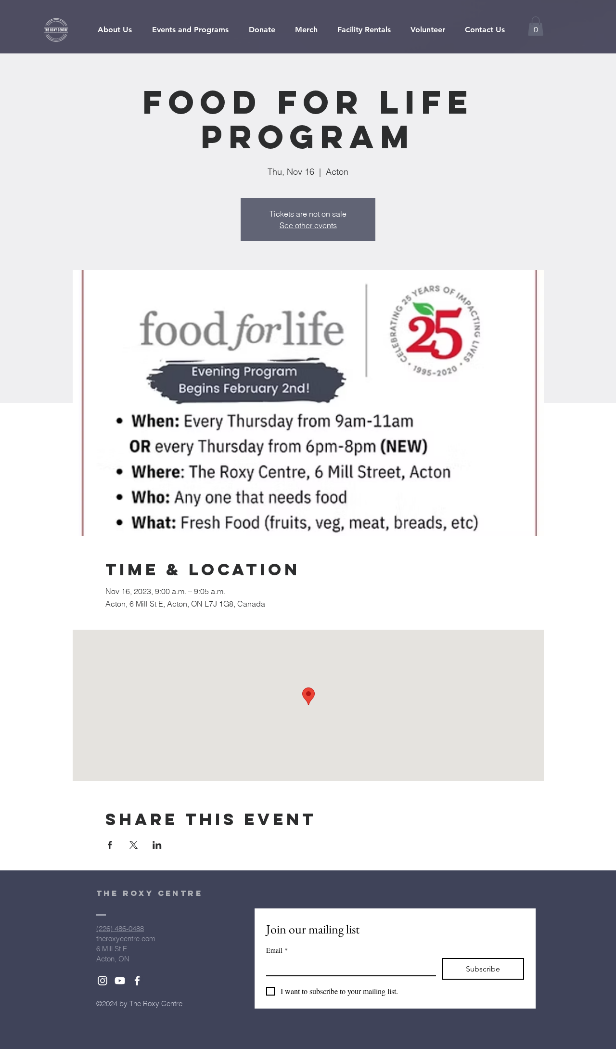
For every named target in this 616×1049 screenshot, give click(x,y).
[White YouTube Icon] (120, 980)
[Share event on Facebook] (110, 845)
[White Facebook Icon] (137, 980)
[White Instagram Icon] (102, 980)
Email (277, 950)
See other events (308, 225)
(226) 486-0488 (120, 928)
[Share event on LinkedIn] (157, 845)
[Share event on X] (133, 845)
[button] (535, 26)
